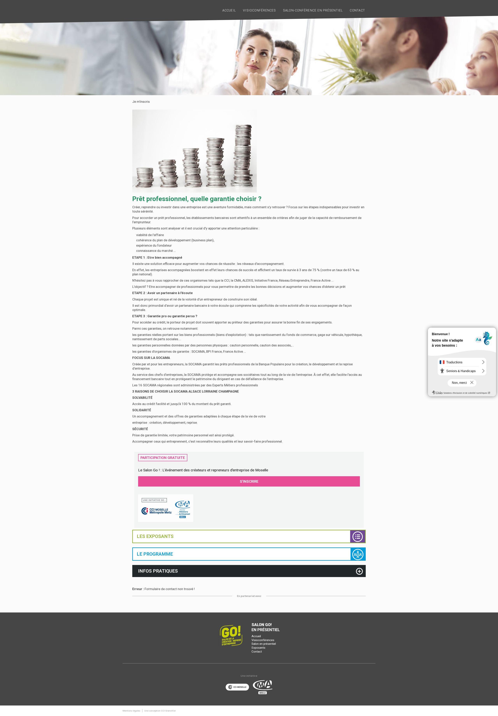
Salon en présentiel (264, 644)
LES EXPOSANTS (155, 536)
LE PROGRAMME (155, 554)
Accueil (256, 636)
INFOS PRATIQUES (158, 571)
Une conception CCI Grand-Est (160, 710)
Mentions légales (131, 710)
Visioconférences (263, 640)
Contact (257, 651)
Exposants (258, 647)
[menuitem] (229, 10)
